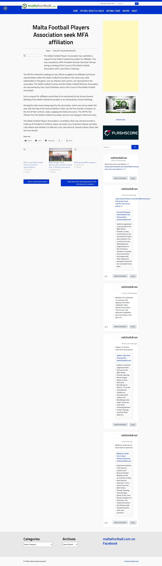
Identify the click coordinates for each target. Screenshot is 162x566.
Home (75, 10)
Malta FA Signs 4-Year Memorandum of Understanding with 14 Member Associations (60, 164)
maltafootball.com (107, 3)
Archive (126, 10)
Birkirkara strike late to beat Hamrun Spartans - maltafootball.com (124, 457)
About (134, 10)
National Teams (113, 10)
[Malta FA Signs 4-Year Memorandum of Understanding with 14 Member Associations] (60, 154)
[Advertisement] (121, 56)
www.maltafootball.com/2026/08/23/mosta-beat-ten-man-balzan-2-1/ (122, 167)
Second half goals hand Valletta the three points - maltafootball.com (124, 216)
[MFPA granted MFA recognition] (85, 154)
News (48, 50)
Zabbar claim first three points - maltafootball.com (124, 358)
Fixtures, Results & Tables (92, 10)
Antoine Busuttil (69, 50)
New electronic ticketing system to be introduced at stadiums (82, 182)
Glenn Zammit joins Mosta (36, 181)
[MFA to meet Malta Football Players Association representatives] (35, 154)
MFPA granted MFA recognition (85, 162)
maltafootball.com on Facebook (119, 541)
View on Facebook (120, 178)
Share (133, 178)
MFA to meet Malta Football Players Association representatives (33, 164)
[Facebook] (5, 8)
